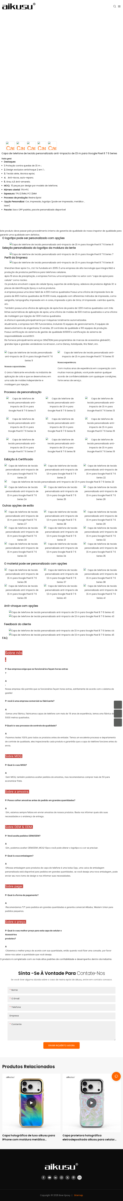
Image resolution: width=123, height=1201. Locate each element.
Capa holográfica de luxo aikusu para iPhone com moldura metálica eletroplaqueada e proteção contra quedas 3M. (28, 1137)
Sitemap (78, 1195)
